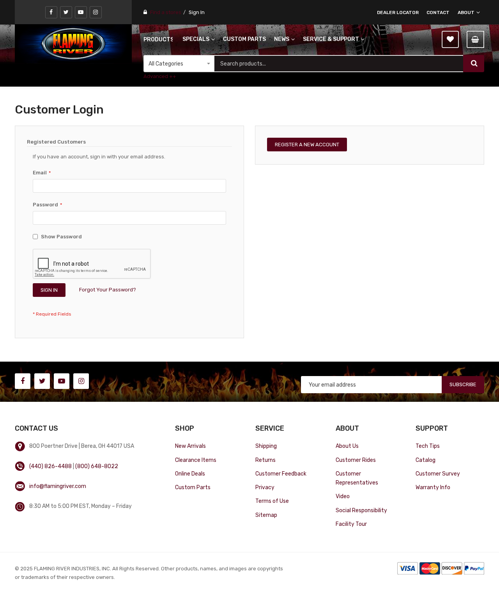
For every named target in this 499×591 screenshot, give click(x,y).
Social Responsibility (361, 510)
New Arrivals (190, 446)
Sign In (197, 12)
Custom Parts (193, 487)
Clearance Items (195, 460)
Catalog (425, 460)
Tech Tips (428, 446)
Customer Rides (356, 460)
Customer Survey (438, 473)
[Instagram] (96, 12)
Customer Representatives (357, 478)
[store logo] (73, 43)
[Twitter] (66, 12)
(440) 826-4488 (50, 466)
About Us (347, 446)
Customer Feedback (280, 473)
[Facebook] (51, 12)
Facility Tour (351, 524)
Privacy (264, 487)
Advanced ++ (159, 76)
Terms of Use (272, 501)
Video (343, 496)
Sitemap (266, 515)
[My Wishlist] (450, 39)
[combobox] (338, 63)
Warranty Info (433, 487)
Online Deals (190, 473)
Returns (265, 460)
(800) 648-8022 (96, 466)
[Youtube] (81, 12)
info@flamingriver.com (57, 486)
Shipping (266, 446)
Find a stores (165, 12)
